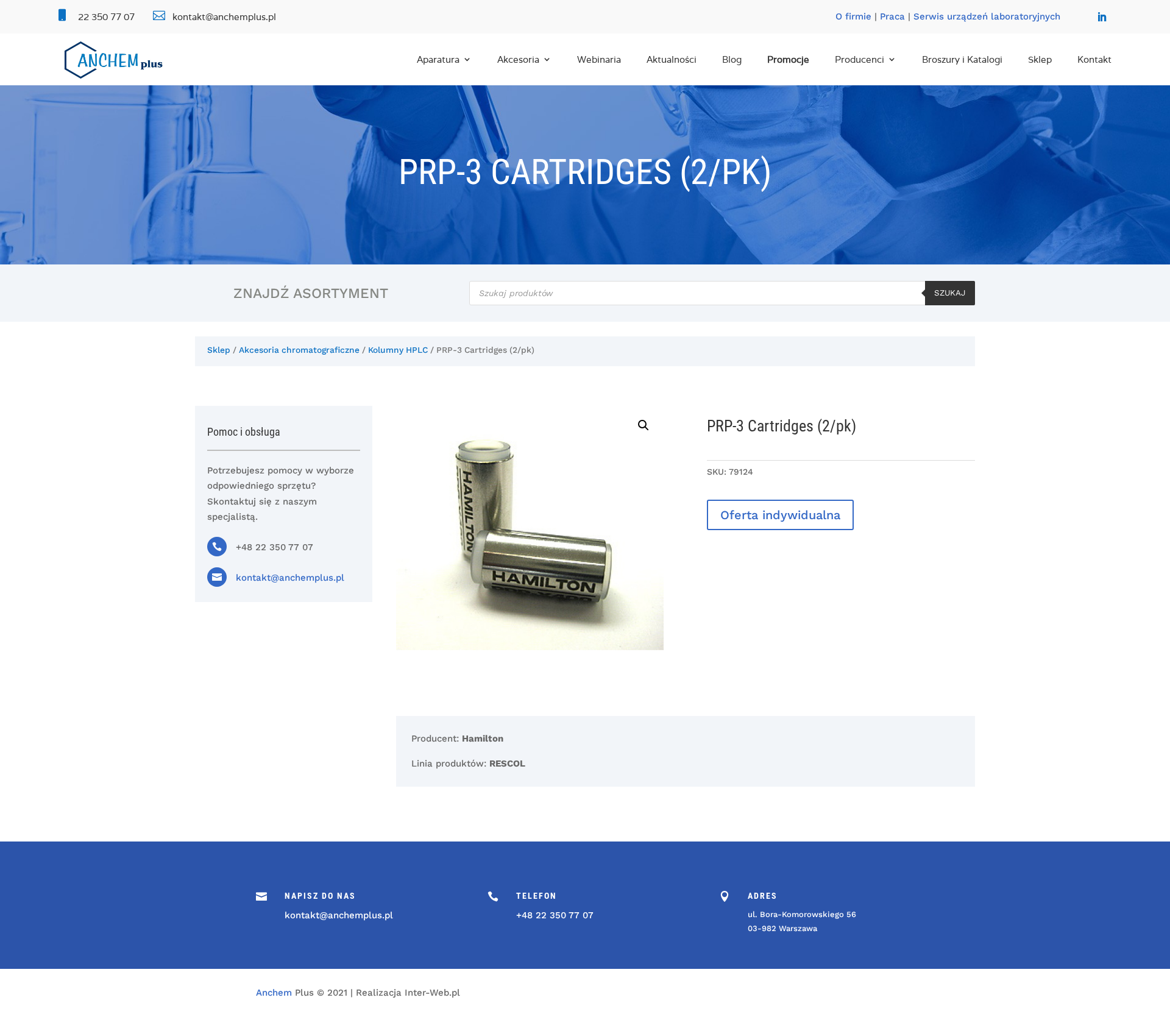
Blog (732, 59)
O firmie (853, 16)
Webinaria (599, 59)
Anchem (274, 992)
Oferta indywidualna (780, 515)
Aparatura (438, 59)
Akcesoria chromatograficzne (299, 350)
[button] (643, 425)
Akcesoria (518, 59)
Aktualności (672, 59)
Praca (892, 16)
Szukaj (950, 292)
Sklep (1040, 59)
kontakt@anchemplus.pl (290, 577)
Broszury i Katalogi (962, 59)
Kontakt (1094, 59)
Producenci (859, 59)
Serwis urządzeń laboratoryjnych (986, 16)
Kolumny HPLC (398, 350)
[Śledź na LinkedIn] (1102, 17)
